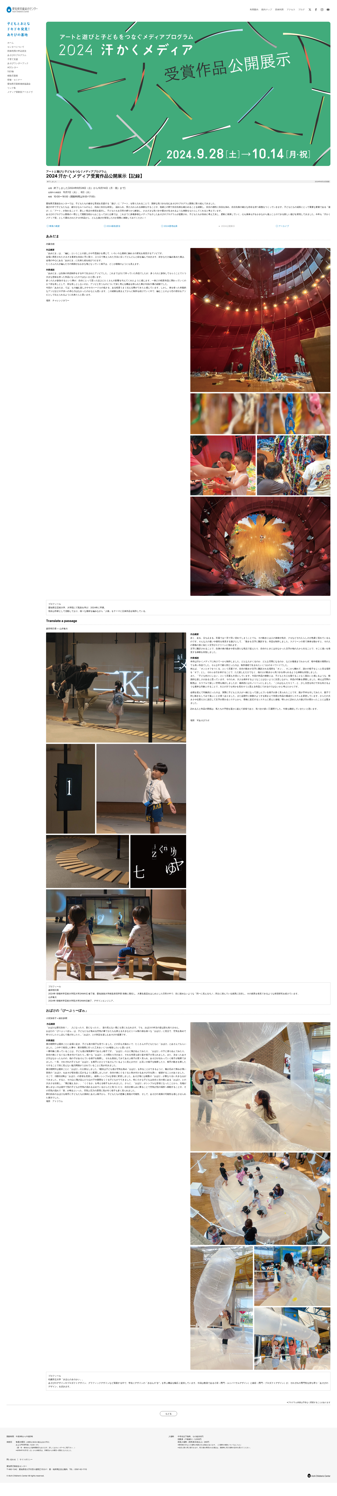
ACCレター (12, 67)
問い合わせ (11, 1459)
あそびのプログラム (16, 55)
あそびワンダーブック (17, 63)
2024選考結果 (170, 226)
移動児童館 (12, 75)
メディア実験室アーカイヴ (20, 92)
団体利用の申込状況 (16, 51)
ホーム (10, 42)
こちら (238, 1445)
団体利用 (279, 9)
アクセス (291, 9)
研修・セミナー (14, 79)
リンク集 (11, 88)
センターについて (15, 46)
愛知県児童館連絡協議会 (19, 83)
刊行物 (10, 71)
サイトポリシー (26, 1459)
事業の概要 (54, 226)
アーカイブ (283, 226)
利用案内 (254, 9)
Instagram (322, 9)
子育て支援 (12, 59)
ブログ (301, 9)
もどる (168, 1413)
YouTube (328, 9)
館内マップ (266, 9)
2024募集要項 (113, 226)
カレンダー (59, 1448)
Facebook (316, 9)
